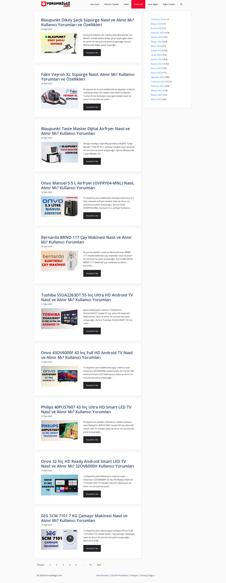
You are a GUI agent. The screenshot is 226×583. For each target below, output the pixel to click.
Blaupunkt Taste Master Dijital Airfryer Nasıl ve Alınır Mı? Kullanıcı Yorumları (85, 131)
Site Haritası (102, 575)
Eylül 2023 (156, 72)
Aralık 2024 (157, 28)
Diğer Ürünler (169, 4)
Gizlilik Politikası (119, 575)
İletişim (134, 575)
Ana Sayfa (95, 4)
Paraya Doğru (147, 575)
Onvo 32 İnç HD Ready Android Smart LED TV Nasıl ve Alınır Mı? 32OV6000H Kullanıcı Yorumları (87, 464)
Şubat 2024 (157, 50)
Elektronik (138, 4)
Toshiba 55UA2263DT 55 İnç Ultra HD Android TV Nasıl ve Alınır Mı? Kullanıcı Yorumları (87, 297)
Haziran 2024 (158, 32)
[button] (181, 4)
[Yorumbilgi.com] (55, 4)
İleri (99, 564)
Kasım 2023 (157, 63)
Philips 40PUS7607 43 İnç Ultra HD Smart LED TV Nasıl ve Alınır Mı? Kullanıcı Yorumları (86, 409)
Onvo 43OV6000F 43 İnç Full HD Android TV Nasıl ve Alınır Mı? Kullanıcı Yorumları (87, 355)
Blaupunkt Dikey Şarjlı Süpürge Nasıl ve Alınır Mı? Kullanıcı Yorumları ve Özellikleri (87, 22)
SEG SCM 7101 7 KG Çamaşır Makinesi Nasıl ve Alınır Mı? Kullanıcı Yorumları (84, 518)
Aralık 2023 (157, 59)
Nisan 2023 (157, 94)
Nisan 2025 (157, 23)
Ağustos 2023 (158, 77)
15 (90, 564)
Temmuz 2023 (158, 81)
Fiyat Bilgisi (153, 4)
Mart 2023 (156, 99)
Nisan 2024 (157, 41)
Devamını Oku (92, 52)
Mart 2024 (156, 45)
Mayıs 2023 (157, 90)
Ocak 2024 (156, 54)
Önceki (40, 564)
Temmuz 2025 (158, 19)
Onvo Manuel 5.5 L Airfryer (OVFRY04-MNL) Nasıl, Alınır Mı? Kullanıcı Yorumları (87, 185)
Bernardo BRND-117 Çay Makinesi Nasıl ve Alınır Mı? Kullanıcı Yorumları (86, 240)
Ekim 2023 (156, 68)
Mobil (126, 4)
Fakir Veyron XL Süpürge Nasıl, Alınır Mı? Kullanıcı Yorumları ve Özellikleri (87, 77)
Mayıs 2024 (157, 37)
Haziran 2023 (158, 85)
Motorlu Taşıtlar (111, 4)
